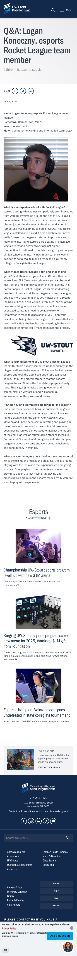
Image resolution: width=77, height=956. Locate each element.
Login (56, 906)
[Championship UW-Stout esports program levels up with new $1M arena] (38, 546)
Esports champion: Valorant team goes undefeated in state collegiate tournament (36, 712)
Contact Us (15, 811)
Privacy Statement (31, 811)
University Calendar (17, 891)
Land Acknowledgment (55, 811)
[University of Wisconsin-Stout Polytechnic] (38, 788)
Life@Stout (12, 860)
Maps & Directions (52, 856)
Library (10, 896)
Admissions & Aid (16, 852)
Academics (13, 856)
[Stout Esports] (20, 759)
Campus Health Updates (55, 852)
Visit (56, 891)
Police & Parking (15, 900)
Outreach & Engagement (19, 864)
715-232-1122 (38, 798)
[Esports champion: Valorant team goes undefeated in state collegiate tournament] (38, 685)
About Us (11, 869)
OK (5, 950)
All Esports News (36, 518)
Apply (56, 884)
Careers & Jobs (14, 887)
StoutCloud (48, 864)
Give (56, 898)
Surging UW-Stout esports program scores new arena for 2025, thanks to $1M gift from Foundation (36, 641)
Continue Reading (48, 767)
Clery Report (13, 904)
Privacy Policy (9, 928)
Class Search (49, 860)
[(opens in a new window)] (15, 91)
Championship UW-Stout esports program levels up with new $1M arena (36, 573)
